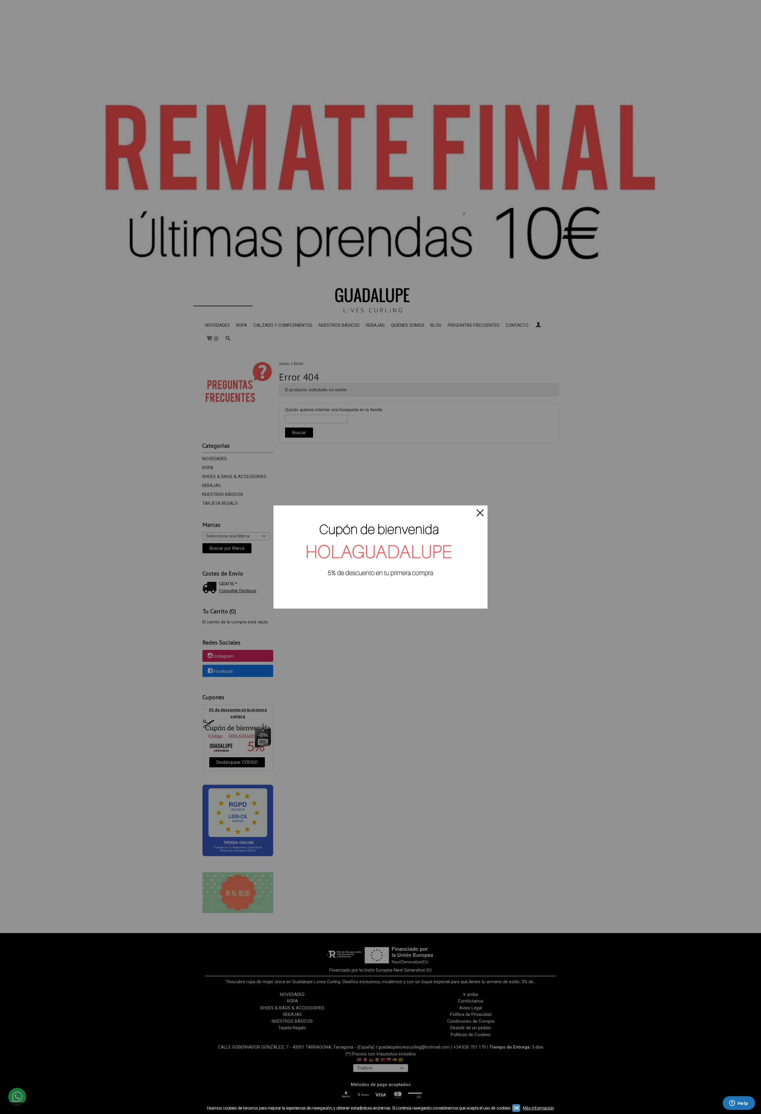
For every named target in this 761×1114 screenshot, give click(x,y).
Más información (538, 1108)
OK (516, 1108)
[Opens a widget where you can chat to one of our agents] (738, 1103)
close (480, 512)
